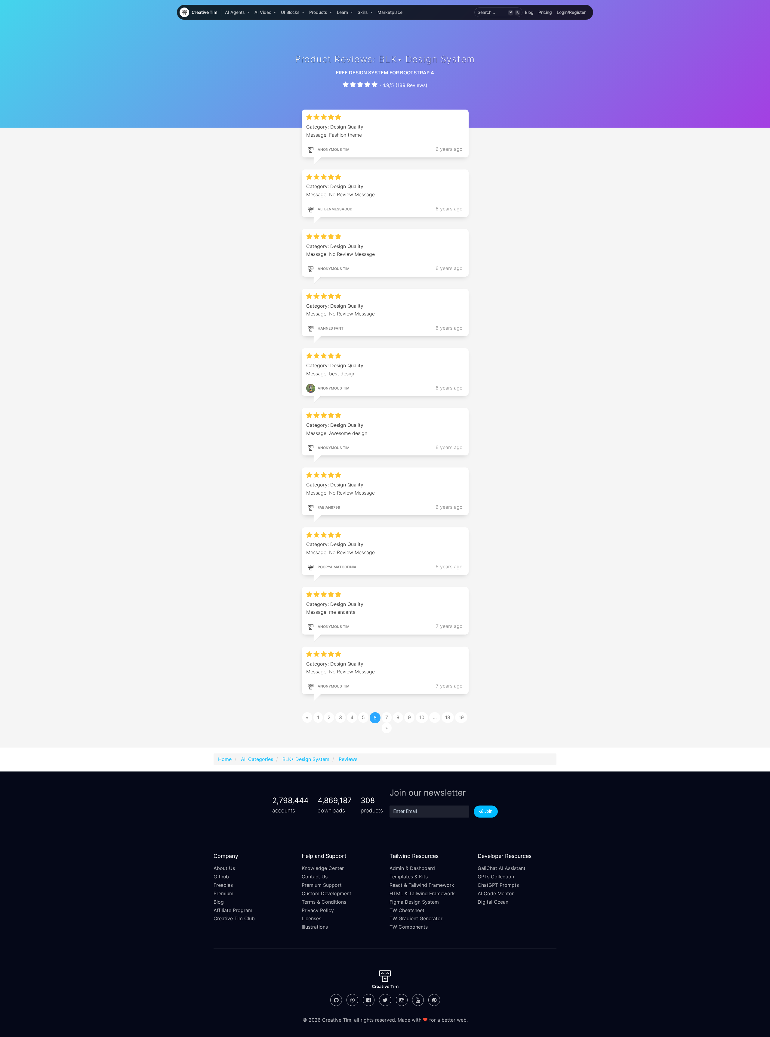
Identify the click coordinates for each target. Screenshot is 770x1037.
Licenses (311, 918)
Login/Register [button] (571, 12)
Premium (223, 893)
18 (447, 717)
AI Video (262, 12)
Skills (363, 12)
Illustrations (315, 927)
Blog (529, 12)
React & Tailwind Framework (422, 885)
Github (221, 877)
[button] (498, 12)
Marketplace (389, 12)
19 (461, 717)
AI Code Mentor (496, 893)
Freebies (223, 885)
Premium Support (322, 885)
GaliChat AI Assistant (501, 868)
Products (318, 12)
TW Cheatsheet (407, 910)
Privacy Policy (318, 910)
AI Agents (235, 12)
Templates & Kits (409, 877)
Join (487, 811)
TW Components (409, 927)
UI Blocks (290, 12)
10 (421, 717)
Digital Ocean (493, 902)
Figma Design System (414, 902)
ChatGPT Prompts (498, 885)
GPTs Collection (496, 877)
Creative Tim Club (234, 918)
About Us (224, 868)
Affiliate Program (233, 910)
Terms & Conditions (324, 902)
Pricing (545, 12)
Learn (342, 12)
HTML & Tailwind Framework (422, 893)
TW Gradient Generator (416, 918)
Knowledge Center (323, 868)
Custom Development (326, 893)
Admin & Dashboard (412, 868)
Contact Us (315, 877)
